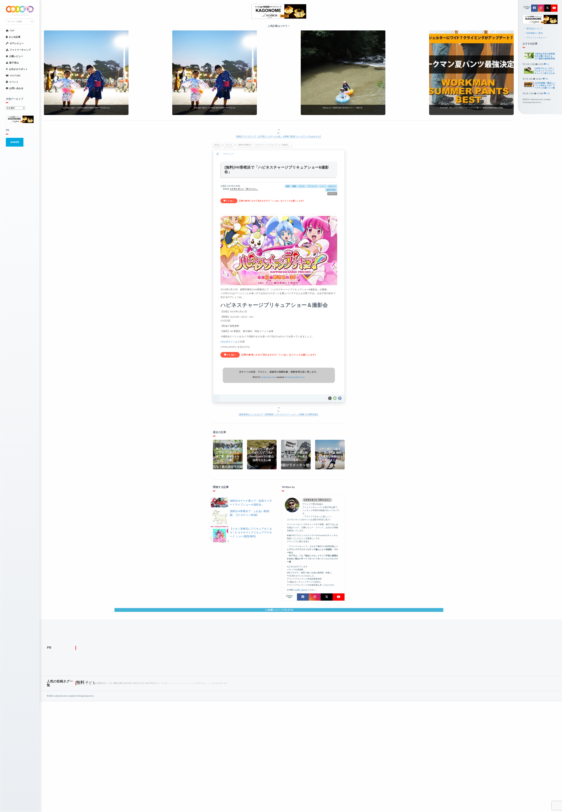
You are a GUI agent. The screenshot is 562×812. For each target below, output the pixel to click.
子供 (162, 683)
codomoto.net (268, 377)
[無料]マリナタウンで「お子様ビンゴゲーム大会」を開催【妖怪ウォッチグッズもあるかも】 (279, 136)
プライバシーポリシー (536, 37)
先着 (120, 683)
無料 (288, 186)
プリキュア (312, 186)
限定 (158, 683)
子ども (302, 186)
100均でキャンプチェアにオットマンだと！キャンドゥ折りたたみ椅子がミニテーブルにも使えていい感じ (544, 73)
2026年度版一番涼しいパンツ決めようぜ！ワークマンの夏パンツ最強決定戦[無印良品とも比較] (544, 88)
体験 (115, 683)
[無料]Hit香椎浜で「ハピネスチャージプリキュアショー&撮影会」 (276, 169)
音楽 (213, 683)
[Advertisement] (164, 648)
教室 (225, 683)
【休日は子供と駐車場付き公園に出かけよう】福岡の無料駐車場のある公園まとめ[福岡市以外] (544, 58)
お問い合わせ (16, 88)
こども (110, 683)
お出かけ (332, 186)
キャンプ (192, 683)
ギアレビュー (17, 43)
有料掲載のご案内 (534, 33)
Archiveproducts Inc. (295, 377)
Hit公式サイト (227, 341)
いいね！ (230, 200)
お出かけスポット (18, 69)
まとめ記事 (14, 37)
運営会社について (534, 28)
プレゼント (184, 683)
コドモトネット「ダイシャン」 (244, 189)
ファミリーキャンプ (20, 49)
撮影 (294, 186)
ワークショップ (173, 683)
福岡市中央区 (138, 683)
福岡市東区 (331, 190)
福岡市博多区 (150, 683)
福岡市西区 (127, 683)
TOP (12, 30)
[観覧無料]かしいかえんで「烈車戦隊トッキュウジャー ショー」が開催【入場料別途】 (279, 414)
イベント (13, 82)
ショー (323, 186)
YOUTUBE (15, 75)
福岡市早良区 (200, 683)
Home (216, 145)
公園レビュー (16, 56)
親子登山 (14, 62)
